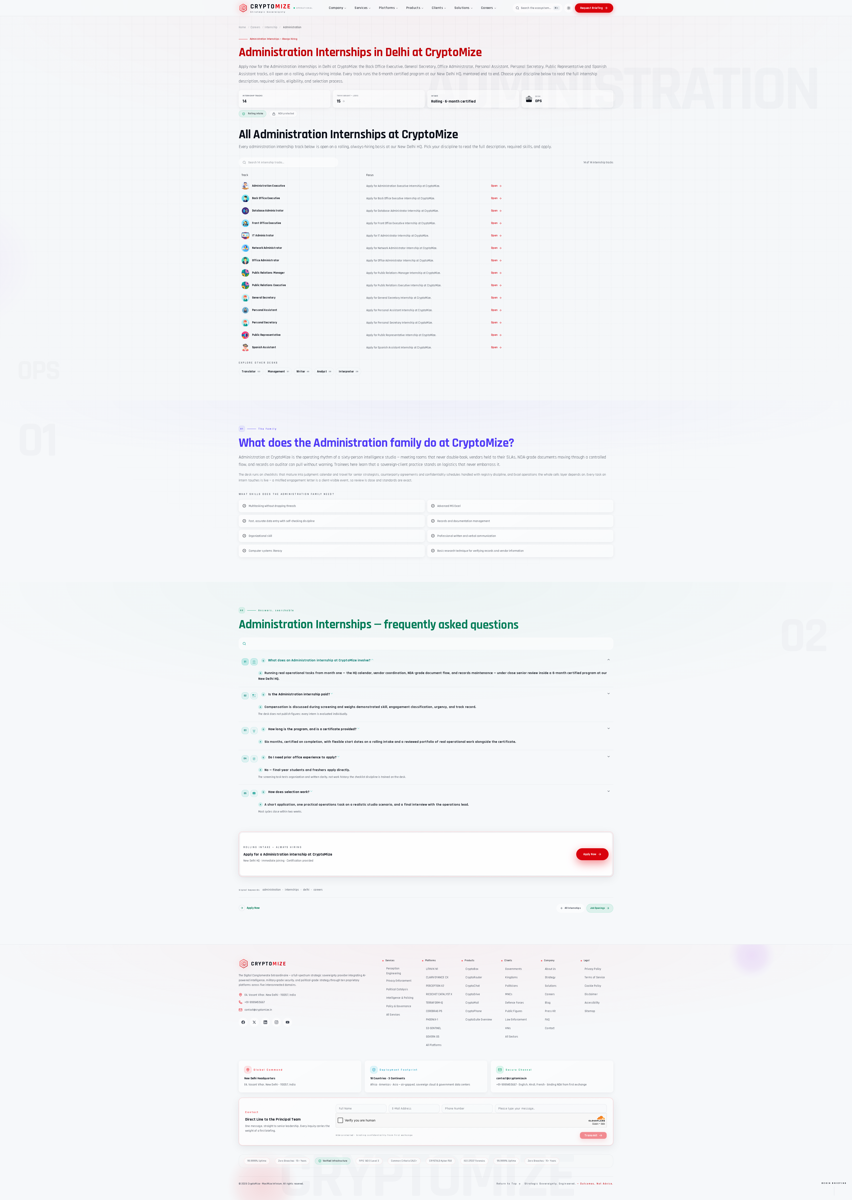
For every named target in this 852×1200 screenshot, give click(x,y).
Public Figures (513, 1011)
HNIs (508, 1028)
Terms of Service (595, 977)
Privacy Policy (593, 969)
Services (361, 8)
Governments (513, 969)
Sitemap (590, 1011)
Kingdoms (511, 977)
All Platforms (434, 1045)
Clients (437, 8)
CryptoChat (472, 985)
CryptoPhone (473, 1011)
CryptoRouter (473, 977)
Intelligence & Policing (400, 997)
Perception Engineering (393, 971)
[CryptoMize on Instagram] (276, 1022)
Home (242, 27)
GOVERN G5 (432, 1036)
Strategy (550, 977)
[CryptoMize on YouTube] (287, 1022)
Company (336, 8)
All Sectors (511, 1036)
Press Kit (550, 1011)
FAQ (547, 1019)
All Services (393, 1014)
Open (494, 185)
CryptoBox (471, 969)
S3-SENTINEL (433, 1028)
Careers (487, 8)
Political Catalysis (397, 989)
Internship (271, 27)
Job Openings (597, 907)
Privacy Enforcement (398, 980)
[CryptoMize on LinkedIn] (265, 1022)
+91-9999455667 (255, 1002)
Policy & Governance (398, 1006)
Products (413, 8)
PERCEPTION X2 (435, 985)
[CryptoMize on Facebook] (243, 1022)
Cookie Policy (593, 985)
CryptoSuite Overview (478, 1019)
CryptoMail (472, 1002)
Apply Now (589, 854)
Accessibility (592, 1002)
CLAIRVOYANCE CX (437, 977)
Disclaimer (591, 994)
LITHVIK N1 (432, 969)
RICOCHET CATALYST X (439, 994)
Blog (547, 1002)
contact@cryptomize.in (258, 1009)
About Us (550, 969)
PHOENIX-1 (432, 1019)
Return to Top (507, 1183)
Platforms (387, 8)
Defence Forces (514, 1002)
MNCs (508, 994)
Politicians (511, 985)
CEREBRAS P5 (434, 1011)
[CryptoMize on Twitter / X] (254, 1022)
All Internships (573, 907)
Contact (549, 1028)
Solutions (461, 8)
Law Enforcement (516, 1019)
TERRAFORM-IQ (434, 1002)
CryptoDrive (472, 994)
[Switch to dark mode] (568, 8)
